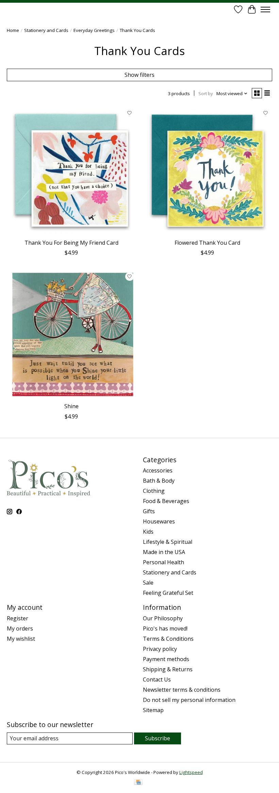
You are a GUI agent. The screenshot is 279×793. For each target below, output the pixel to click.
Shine (71, 406)
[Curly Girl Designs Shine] (71, 334)
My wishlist (21, 638)
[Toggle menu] (265, 9)
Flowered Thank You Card (207, 242)
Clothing (154, 491)
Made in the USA (164, 552)
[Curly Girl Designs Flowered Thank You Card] (207, 171)
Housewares (159, 521)
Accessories (158, 470)
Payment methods (166, 659)
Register (17, 618)
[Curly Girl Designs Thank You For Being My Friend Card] (71, 171)
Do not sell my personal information (189, 700)
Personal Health (163, 562)
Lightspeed (191, 772)
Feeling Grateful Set (168, 593)
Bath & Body (159, 480)
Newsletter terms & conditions (181, 689)
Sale (148, 582)
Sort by (205, 93)
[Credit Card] (138, 782)
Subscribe (157, 738)
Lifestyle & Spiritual (167, 542)
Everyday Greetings (94, 30)
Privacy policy (160, 649)
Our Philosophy (163, 618)
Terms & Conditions (168, 638)
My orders (20, 628)
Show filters (139, 75)
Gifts (149, 511)
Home (13, 30)
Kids (148, 531)
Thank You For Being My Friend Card (71, 242)
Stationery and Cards (46, 30)
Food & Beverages (166, 501)
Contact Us (157, 679)
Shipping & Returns (168, 669)
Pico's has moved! (165, 628)
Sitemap (153, 710)
